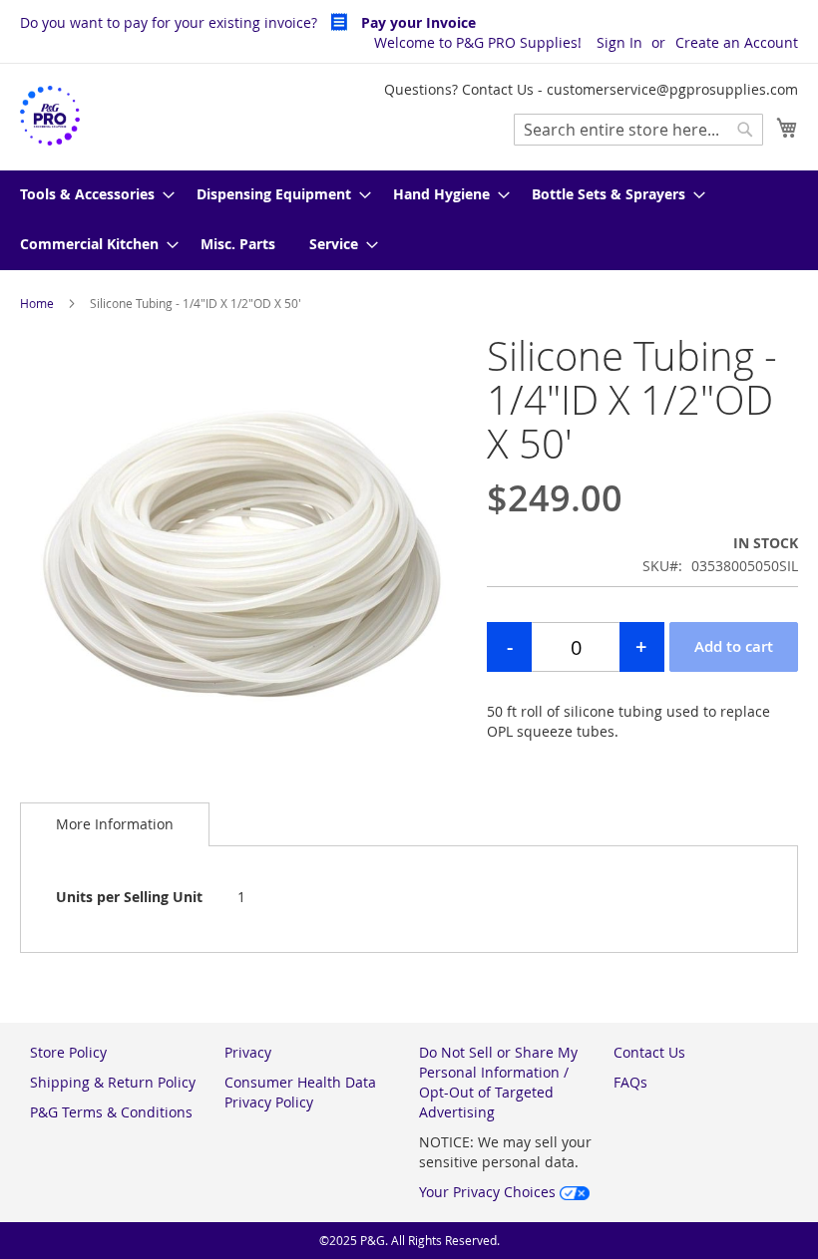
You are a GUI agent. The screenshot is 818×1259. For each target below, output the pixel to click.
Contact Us (649, 1052)
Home (37, 303)
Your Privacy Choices (489, 1191)
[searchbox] (638, 130)
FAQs (630, 1082)
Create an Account (736, 42)
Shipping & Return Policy (113, 1082)
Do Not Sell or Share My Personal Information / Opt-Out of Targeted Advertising (498, 1082)
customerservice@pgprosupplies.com (672, 89)
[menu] (409, 220)
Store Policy (68, 1052)
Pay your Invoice (416, 22)
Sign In (619, 42)
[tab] (114, 823)
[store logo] (50, 116)
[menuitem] (91, 195)
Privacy (247, 1052)
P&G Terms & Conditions (111, 1111)
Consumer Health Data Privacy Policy (300, 1092)
